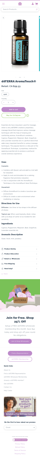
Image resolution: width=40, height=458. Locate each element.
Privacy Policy (20, 444)
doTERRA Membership (20, 359)
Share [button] (6, 274)
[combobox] (20, 9)
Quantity (4, 98)
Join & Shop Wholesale (20, 341)
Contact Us (8, 387)
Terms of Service (20, 450)
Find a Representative (20, 353)
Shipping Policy (20, 453)
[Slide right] (24, 77)
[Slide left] (16, 77)
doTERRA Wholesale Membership (15, 377)
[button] (20, 249)
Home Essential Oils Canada (22, 436)
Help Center (8, 390)
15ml (5, 94)
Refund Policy (20, 447)
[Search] (37, 9)
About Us (7, 370)
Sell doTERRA (8, 383)
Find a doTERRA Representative (15, 373)
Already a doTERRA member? (14, 380)
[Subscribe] (34, 427)
